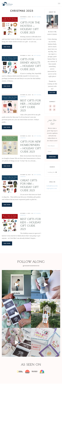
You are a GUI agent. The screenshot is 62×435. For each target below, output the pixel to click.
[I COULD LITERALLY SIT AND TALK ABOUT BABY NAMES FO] (16, 313)
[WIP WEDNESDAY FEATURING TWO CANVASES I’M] (16, 342)
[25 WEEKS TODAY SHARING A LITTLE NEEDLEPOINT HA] (45, 342)
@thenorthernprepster (31, 266)
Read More (7, 47)
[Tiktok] (54, 110)
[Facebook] (50, 106)
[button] (59, 3)
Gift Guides (37, 16)
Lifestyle (23, 18)
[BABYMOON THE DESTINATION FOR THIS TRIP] (45, 313)
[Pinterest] (54, 106)
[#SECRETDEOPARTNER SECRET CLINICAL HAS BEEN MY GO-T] (45, 284)
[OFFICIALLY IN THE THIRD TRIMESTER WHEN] (16, 284)
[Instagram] (50, 110)
